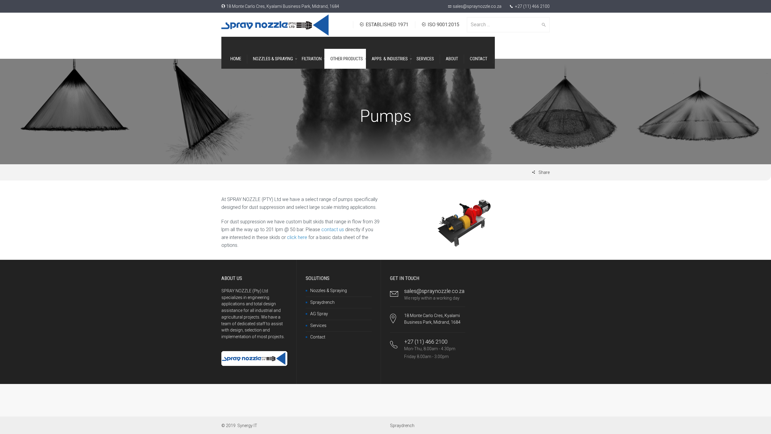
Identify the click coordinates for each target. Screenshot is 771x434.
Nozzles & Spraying (328, 290)
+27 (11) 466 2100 (532, 6)
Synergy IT (247, 425)
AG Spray (319, 313)
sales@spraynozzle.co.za (477, 6)
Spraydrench (322, 302)
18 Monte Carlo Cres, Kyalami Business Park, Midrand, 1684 (282, 6)
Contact (317, 337)
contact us (332, 229)
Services (318, 325)
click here (297, 237)
